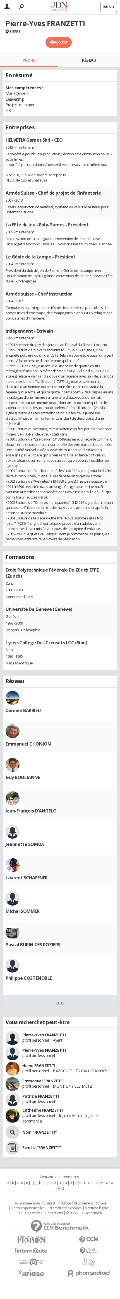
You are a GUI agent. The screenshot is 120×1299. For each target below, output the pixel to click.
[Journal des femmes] (31, 1239)
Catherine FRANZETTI (42, 1110)
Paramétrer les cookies (64, 1208)
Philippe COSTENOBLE (29, 978)
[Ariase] (31, 1273)
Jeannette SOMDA (25, 844)
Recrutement (83, 1203)
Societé (101, 1203)
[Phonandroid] (88, 1273)
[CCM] (88, 1239)
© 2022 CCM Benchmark (84, 1213)
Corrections (54, 1213)
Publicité (64, 1203)
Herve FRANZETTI (38, 1065)
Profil (29, 60)
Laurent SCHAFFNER (27, 878)
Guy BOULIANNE (23, 777)
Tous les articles (30, 1213)
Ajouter (61, 42)
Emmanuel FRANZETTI (43, 1080)
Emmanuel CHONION (28, 744)
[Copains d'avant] (31, 1262)
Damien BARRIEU (23, 710)
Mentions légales (97, 1208)
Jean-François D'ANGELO (31, 811)
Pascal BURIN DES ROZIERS (33, 945)
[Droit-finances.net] (88, 1250)
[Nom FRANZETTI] (13, 1132)
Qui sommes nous (26, 1203)
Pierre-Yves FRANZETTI (44, 1034)
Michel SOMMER (23, 911)
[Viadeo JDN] (88, 1262)
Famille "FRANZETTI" (41, 1147)
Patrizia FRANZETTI (40, 1096)
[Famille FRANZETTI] (13, 1148)
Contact (49, 1203)
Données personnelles (27, 1208)
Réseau (89, 60)
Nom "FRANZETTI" (39, 1132)
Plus (60, 1002)
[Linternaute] (31, 1251)
